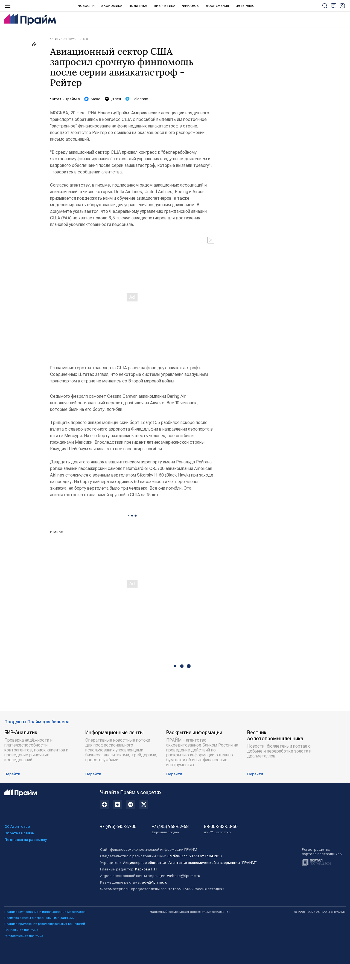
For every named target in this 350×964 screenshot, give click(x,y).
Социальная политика (21, 930)
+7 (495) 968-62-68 (170, 829)
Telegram (140, 99)
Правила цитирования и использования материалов (45, 912)
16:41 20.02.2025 (63, 39)
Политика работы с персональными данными (39, 918)
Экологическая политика (23, 936)
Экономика (111, 6)
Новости (86, 6)
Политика (138, 6)
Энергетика (164, 6)
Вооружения (217, 6)
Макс (95, 99)
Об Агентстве (17, 826)
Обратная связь (19, 833)
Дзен (116, 99)
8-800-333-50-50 (221, 829)
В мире (56, 532)
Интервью (245, 6)
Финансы (191, 6)
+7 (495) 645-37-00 (118, 826)
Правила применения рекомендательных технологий (44, 924)
